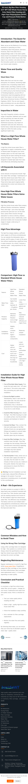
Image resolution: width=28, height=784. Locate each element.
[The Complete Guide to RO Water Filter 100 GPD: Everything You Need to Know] (7, 655)
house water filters (10, 566)
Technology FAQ (5, 743)
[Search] (23, 2)
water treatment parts (14, 692)
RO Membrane (5, 708)
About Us (3, 739)
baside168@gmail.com (11, 756)
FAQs (2, 737)
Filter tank (4, 725)
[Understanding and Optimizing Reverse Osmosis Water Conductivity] (21, 655)
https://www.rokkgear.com (13, 760)
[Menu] (26, 2)
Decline (18, 781)
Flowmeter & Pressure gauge (9, 727)
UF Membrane (5, 723)
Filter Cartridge (5, 715)
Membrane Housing (6, 717)
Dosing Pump (5, 710)
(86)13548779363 (10, 751)
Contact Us (4, 741)
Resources (14, 28)
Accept (10, 781)
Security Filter (5, 721)
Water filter (4, 719)
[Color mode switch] (20, 2)
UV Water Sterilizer (6, 713)
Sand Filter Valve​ (6, 729)
